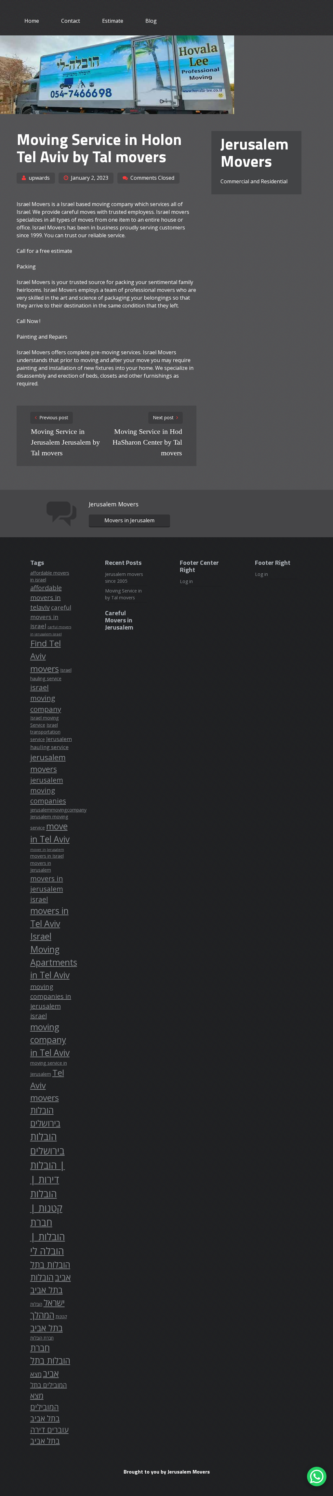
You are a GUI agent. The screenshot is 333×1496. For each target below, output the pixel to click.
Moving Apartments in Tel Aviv (53, 962)
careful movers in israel (50, 616)
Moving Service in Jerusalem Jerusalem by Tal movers (65, 442)
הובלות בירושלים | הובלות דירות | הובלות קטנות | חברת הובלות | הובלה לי (47, 1193)
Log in (186, 581)
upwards (39, 177)
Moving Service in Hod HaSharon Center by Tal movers (147, 442)
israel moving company (45, 698)
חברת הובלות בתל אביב (50, 1360)
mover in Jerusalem (47, 849)
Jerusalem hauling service (51, 743)
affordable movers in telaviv (46, 597)
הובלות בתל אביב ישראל (47, 1289)
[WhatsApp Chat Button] (316, 1476)
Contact (70, 20)
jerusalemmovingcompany (58, 810)
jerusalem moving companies (48, 790)
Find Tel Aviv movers (45, 655)
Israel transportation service (45, 732)
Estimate (112, 20)
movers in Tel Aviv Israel (49, 923)
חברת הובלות (42, 1338)
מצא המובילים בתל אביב (45, 1407)
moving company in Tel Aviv (50, 1040)
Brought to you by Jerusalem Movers (167, 1472)
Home (31, 20)
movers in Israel (47, 856)
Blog (151, 20)
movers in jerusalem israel (46, 889)
